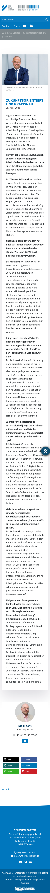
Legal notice (39, 879)
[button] (11, 759)
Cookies (25, 882)
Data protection (23, 879)
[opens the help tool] (45, 451)
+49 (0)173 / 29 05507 (26, 735)
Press (17, 26)
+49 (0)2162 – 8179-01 (26, 852)
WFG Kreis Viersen (11, 32)
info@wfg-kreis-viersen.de (26, 855)
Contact (6, 26)
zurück (5, 789)
